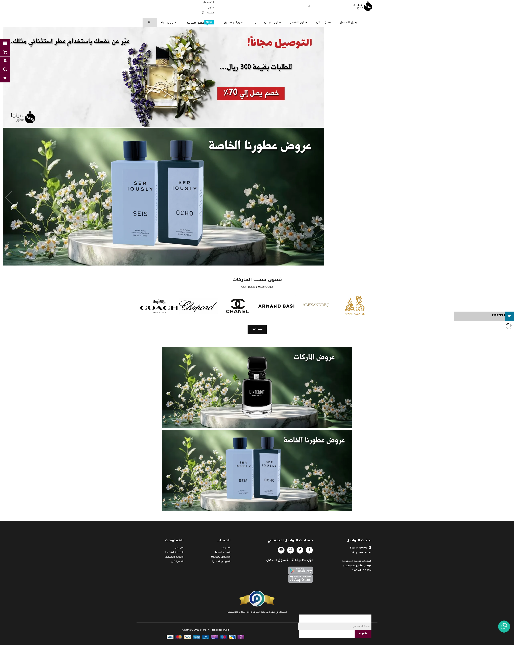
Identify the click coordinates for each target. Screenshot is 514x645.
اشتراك (363, 634)
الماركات (225, 548)
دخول (211, 7)
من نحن (179, 548)
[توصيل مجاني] (257, 77)
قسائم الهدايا (222, 552)
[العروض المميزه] (257, 470)
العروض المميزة (221, 562)
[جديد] (257, 387)
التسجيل (208, 2)
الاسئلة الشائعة (174, 552)
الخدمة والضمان (174, 557)
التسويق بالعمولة (220, 557)
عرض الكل (257, 329)
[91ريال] (257, 196)
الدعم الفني (177, 562)
